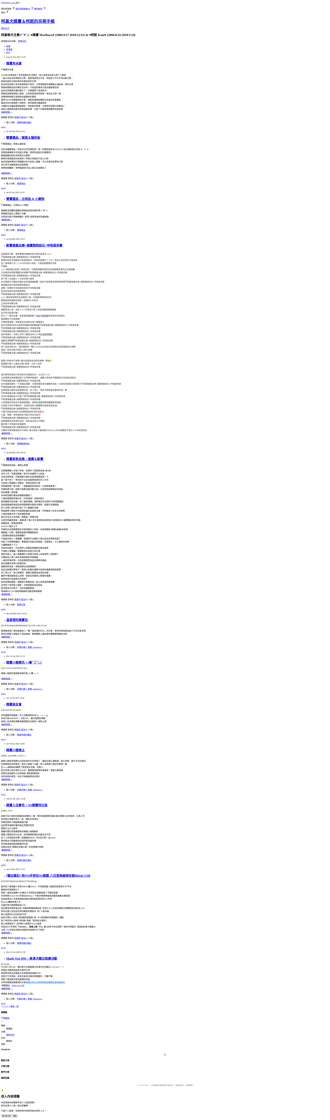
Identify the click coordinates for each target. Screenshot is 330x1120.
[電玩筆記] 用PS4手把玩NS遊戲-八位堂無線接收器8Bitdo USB (48, 875)
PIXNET (146, 1085)
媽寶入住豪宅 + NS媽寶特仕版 (26, 805)
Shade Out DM (18, 985)
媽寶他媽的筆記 (24, 122)
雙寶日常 (21, 605)
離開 (14, 1116)
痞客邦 (17, 117)
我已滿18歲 (6, 1116)
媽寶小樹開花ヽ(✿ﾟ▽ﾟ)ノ (24, 662)
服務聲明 (189, 1085)
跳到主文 (5, 28)
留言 (23, 117)
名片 (8, 52)
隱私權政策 (179, 1085)
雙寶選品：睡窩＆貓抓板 (23, 137)
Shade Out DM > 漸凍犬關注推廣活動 (31, 958)
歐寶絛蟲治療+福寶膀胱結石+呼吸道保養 (34, 245)
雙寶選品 (21, 183)
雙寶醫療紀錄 (23, 444)
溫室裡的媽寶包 (17, 620)
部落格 (9, 49)
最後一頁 (14, 1006)
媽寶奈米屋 (14, 63)
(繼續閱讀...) (6, 112)
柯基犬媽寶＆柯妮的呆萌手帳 (28, 21)
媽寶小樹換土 (15, 750)
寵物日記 (22, 41)
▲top (3, 127)
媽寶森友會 (14, 704)
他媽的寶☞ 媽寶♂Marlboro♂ (30, 647)
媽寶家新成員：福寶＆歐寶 (24, 459)
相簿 (8, 46)
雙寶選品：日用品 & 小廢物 (25, 199)
